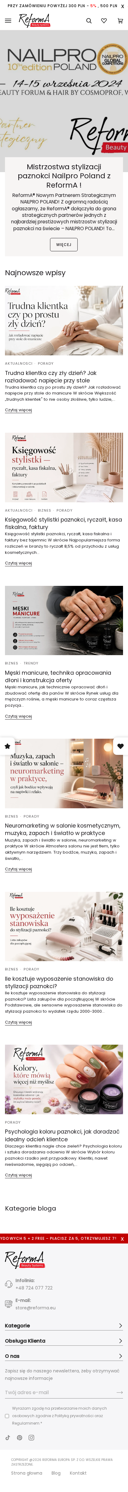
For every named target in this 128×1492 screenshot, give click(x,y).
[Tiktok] (8, 1437)
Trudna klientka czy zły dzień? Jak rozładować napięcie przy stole (51, 376)
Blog (56, 1473)
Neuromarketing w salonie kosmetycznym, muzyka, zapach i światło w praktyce (62, 829)
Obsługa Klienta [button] (25, 1340)
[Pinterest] (19, 1437)
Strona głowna (26, 1473)
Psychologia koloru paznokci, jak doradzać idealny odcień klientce (62, 1135)
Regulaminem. (26, 1423)
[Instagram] (31, 1437)
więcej (63, 244)
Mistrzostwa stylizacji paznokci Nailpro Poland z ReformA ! (64, 176)
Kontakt (78, 1473)
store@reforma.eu (36, 1308)
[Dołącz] (115, 1393)
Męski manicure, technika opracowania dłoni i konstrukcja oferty (58, 676)
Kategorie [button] (17, 1325)
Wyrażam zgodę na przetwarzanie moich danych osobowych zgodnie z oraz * (59, 1416)
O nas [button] (12, 1356)
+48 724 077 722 (34, 1288)
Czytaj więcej (18, 410)
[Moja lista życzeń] (104, 20)
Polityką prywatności (74, 1415)
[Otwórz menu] (12, 21)
